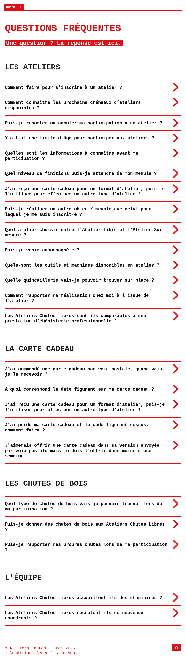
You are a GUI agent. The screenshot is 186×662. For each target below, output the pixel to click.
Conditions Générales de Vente (45, 653)
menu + (14, 7)
